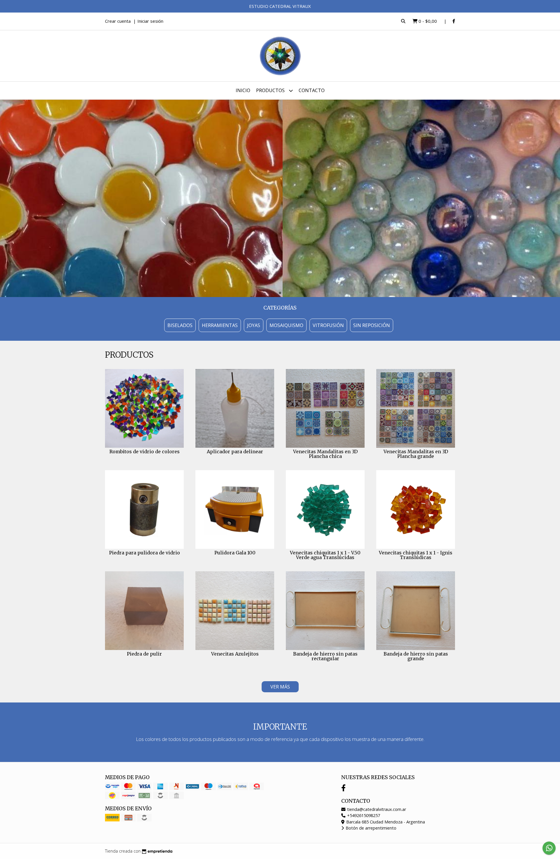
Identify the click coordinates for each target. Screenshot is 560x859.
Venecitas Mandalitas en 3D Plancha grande (416, 454)
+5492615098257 (363, 815)
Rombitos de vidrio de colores (144, 451)
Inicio (243, 90)
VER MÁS (280, 687)
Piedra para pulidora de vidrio (144, 553)
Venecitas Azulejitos (235, 654)
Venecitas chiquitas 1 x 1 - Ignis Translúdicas (415, 555)
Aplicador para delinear (235, 451)
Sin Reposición (371, 325)
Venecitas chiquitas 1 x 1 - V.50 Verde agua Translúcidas (325, 555)
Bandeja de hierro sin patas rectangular (325, 656)
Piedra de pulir (144, 654)
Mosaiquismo (286, 325)
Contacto (312, 90)
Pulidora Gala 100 (235, 553)
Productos (271, 90)
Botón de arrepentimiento (370, 828)
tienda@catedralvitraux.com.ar (376, 809)
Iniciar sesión (150, 21)
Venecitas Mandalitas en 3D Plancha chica (325, 454)
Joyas (253, 325)
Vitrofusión (328, 325)
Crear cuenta (118, 21)
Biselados (179, 325)
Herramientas (220, 325)
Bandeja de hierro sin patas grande (416, 656)
